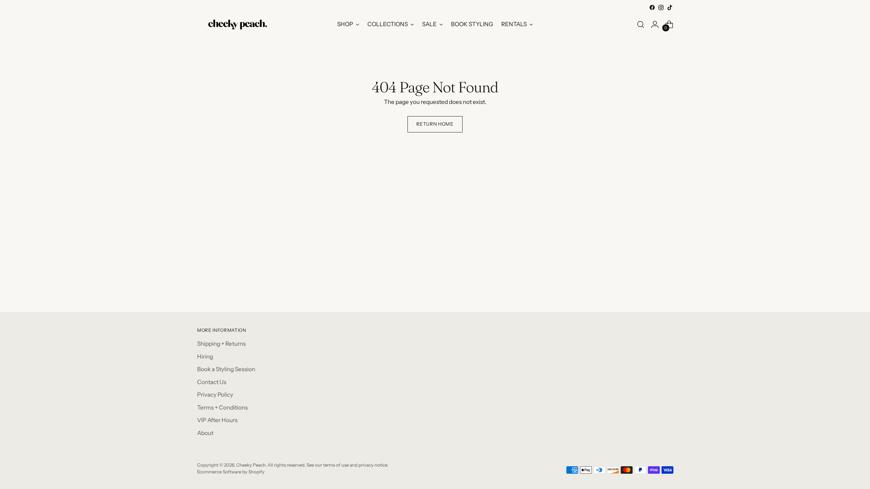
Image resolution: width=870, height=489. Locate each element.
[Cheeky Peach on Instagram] (661, 7)
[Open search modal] (640, 24)
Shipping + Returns (221, 343)
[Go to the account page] (655, 24)
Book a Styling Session (226, 369)
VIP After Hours (217, 420)
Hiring (205, 356)
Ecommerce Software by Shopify (230, 471)
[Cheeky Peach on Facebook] (652, 7)
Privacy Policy (215, 394)
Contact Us (211, 382)
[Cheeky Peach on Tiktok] (670, 7)
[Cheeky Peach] (238, 24)
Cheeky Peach (250, 465)
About (205, 433)
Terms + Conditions (222, 407)
